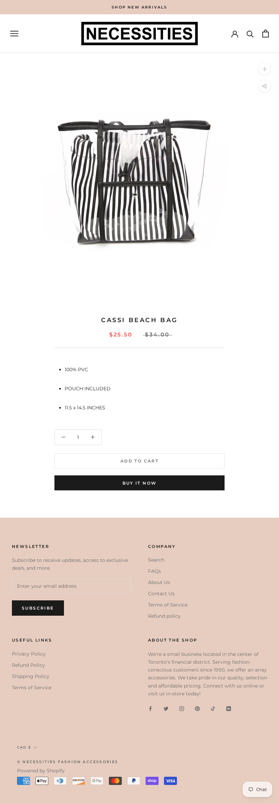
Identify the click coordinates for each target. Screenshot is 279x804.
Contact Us (161, 593)
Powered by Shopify (41, 771)
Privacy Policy (29, 654)
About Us (159, 582)
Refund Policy (28, 665)
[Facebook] (150, 708)
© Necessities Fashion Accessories (67, 761)
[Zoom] (264, 69)
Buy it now (139, 483)
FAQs (154, 571)
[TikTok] (213, 708)
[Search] (250, 33)
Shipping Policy (30, 676)
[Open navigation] (14, 33)
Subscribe (38, 608)
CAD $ (24, 747)
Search (156, 560)
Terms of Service (167, 605)
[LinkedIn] (228, 708)
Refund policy (164, 616)
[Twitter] (166, 708)
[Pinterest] (197, 708)
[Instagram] (181, 708)
